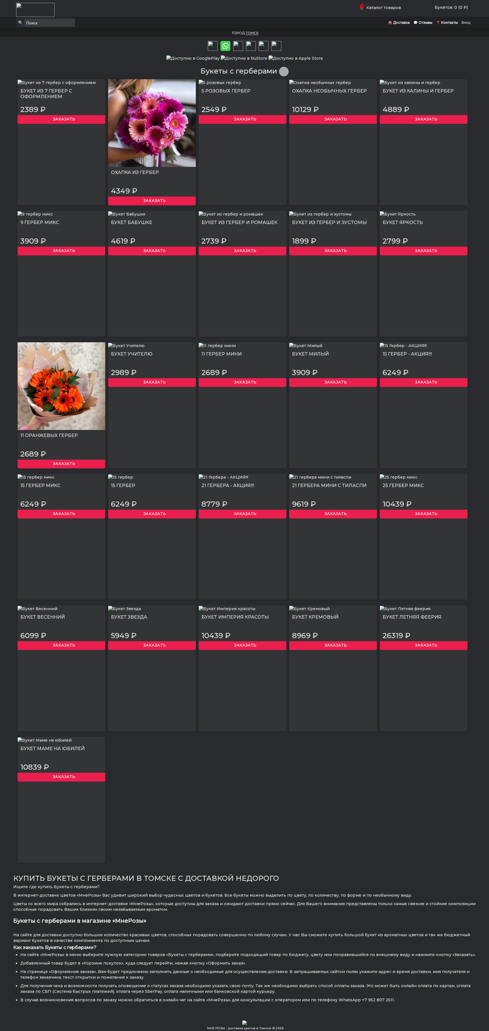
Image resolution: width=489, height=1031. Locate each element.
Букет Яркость (403, 222)
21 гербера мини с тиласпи (329, 485)
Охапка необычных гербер (329, 91)
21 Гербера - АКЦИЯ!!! (227, 485)
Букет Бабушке (131, 222)
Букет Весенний (42, 617)
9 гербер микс (39, 222)
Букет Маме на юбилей (52, 748)
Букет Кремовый (315, 617)
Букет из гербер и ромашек (239, 222)
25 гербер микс (403, 485)
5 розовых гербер (225, 91)
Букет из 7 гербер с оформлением (46, 93)
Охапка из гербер (135, 172)
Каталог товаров (380, 7)
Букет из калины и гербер (418, 91)
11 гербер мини (221, 354)
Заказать (63, 119)
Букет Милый (310, 354)
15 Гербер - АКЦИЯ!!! (407, 354)
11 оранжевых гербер (49, 435)
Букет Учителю (132, 354)
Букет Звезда (129, 617)
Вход (466, 22)
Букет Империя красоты (235, 617)
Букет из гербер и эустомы (329, 222)
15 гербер (123, 485)
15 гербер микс (40, 485)
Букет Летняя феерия (412, 617)
